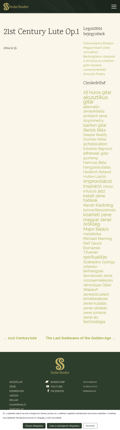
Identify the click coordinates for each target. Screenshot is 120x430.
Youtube (56, 386)
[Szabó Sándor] (16, 6)
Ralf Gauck (92, 243)
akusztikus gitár (95, 99)
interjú (108, 186)
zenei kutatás (95, 303)
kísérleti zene (97, 214)
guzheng (90, 158)
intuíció (89, 191)
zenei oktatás (95, 308)
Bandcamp (58, 382)
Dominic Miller (95, 139)
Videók (13, 395)
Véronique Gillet (97, 285)
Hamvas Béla (94, 162)
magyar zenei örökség (97, 221)
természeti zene (97, 275)
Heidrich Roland (97, 172)
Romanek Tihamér (91, 250)
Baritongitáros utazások (99, 56)
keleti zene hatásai (94, 198)
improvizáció (97, 181)
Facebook (57, 391)
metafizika (92, 234)
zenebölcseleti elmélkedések (96, 296)
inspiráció (92, 186)
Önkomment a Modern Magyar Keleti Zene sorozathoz (98, 48)
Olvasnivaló (17, 404)
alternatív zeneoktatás (94, 109)
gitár (105, 153)
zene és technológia (94, 319)
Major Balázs (96, 229)
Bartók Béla (94, 130)
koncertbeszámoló (99, 210)
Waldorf (90, 289)
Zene (9, 19)
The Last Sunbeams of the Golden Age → (80, 338)
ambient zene (95, 116)
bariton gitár (95, 125)
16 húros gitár (97, 92)
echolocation (95, 144)
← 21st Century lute (20, 338)
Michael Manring (97, 238)
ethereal (91, 153)
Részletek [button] (90, 426)
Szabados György (99, 262)
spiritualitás (95, 257)
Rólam (13, 400)
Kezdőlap (12, 10)
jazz (101, 191)
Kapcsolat (16, 409)
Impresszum (89, 391)
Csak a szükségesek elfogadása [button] (64, 426)
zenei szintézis (94, 312)
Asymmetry (93, 120)
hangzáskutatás (97, 167)
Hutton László (94, 176)
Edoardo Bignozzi (97, 148)
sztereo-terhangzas (93, 268)
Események (16, 391)
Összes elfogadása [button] (34, 426)
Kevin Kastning (98, 205)
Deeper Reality (95, 135)
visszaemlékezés (98, 280)
